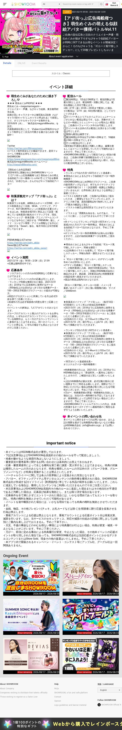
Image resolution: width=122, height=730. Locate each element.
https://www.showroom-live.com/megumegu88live (33, 159)
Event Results (39, 63)
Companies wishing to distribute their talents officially (23, 693)
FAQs (56, 688)
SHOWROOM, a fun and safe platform (71, 693)
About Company (7, 688)
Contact (57, 697)
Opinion (57, 701)
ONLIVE (22, 63)
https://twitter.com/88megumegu (24, 148)
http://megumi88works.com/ (22, 164)
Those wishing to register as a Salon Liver (18, 697)
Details (7, 63)
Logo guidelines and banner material (70, 705)
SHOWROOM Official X (111, 705)
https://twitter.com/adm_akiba (23, 242)
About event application (61, 56)
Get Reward (114, 4)
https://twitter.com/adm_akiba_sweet (27, 248)
